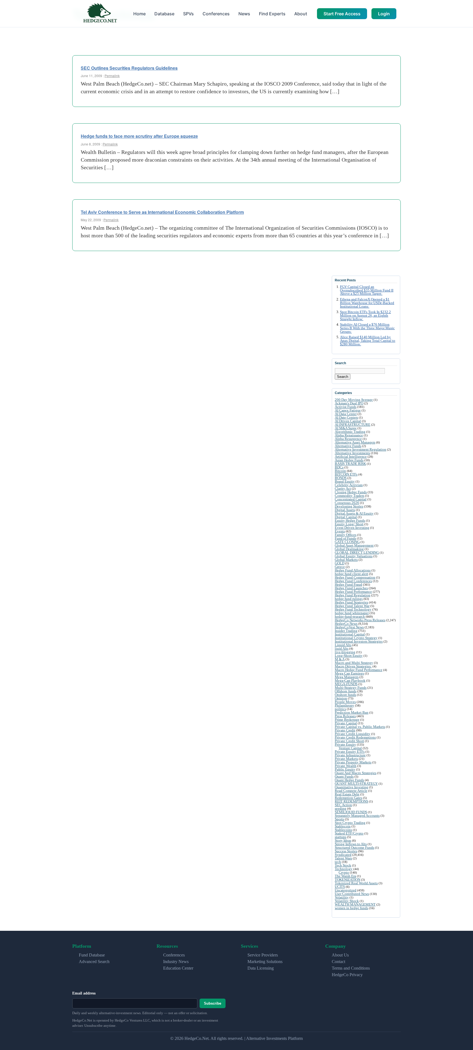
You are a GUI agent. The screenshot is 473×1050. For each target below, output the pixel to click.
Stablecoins (343, 830)
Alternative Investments (352, 453)
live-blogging (345, 652)
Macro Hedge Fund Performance (358, 670)
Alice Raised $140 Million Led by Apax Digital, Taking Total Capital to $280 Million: (367, 340)
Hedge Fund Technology (353, 609)
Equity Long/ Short (349, 524)
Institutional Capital (350, 634)
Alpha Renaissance (349, 435)
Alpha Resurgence (348, 439)
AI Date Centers (346, 417)
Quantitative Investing (351, 787)
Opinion (341, 698)
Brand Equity (345, 481)
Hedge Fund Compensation (355, 577)
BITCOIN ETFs (346, 474)
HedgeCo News (346, 624)
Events (340, 531)
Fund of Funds (345, 538)
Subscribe (212, 1003)
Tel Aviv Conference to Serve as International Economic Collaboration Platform (162, 212)
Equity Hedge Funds (350, 520)
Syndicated (343, 855)
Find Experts (272, 13)
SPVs (188, 13)
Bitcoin (340, 471)
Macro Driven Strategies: (353, 666)
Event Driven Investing (352, 528)
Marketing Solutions (264, 961)
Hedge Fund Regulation (352, 595)
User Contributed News (352, 894)
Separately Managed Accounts (357, 815)
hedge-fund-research (350, 616)
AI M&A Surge (346, 428)
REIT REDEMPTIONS (351, 801)
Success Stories (346, 851)
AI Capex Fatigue (348, 410)
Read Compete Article (351, 791)
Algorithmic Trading (350, 432)
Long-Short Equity (349, 656)
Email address (84, 993)
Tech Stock (343, 865)
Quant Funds (344, 776)
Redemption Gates (348, 798)
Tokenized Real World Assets (356, 883)
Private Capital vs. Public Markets (360, 727)
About (300, 13)
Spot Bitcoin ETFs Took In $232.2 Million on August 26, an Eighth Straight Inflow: (365, 315)
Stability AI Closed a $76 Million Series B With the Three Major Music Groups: (367, 328)
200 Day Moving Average (354, 400)
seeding (340, 808)
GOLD (339, 563)
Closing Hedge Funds (351, 492)
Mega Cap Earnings (349, 673)
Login (384, 13)
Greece (340, 567)
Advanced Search (94, 961)
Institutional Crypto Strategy (356, 638)
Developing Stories (349, 506)
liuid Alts (341, 648)
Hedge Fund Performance (353, 592)
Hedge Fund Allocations (353, 570)
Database (164, 13)
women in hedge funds (351, 908)
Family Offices (345, 535)
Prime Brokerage (347, 720)
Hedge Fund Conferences (353, 581)
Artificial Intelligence (351, 456)
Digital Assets (345, 510)
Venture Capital (350, 748)
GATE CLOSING (347, 542)
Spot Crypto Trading (350, 823)
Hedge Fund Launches (351, 588)
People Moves (345, 702)
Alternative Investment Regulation (360, 449)
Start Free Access (342, 13)
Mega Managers (347, 677)
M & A (340, 659)
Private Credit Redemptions (355, 737)
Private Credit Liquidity (352, 734)
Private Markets (346, 759)
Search (342, 377)
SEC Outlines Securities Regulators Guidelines (129, 68)
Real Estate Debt (347, 794)
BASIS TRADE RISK (350, 464)
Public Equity (345, 769)
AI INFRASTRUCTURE (352, 424)
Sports (339, 819)
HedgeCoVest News (349, 627)
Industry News (176, 961)
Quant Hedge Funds (349, 780)
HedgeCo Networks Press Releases (360, 620)
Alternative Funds (348, 446)
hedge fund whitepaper (352, 613)
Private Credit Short (349, 741)
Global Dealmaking (349, 549)
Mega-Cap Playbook (350, 680)
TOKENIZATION (347, 879)
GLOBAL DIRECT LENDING (357, 552)
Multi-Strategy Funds (351, 688)
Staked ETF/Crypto (349, 833)
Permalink (112, 75)
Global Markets (346, 560)
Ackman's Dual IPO (349, 403)
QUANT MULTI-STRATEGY (356, 783)
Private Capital (346, 723)
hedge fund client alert (351, 574)
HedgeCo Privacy (347, 974)
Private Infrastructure (350, 755)
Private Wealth (345, 766)
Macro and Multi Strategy (354, 663)
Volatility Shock (347, 901)
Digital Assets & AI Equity (354, 513)
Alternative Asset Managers (355, 442)
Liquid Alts (343, 645)
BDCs (339, 467)
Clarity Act (343, 488)
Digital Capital (346, 517)
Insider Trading (346, 631)
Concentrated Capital (351, 499)
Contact (338, 961)
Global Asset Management (354, 545)
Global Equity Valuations (354, 556)
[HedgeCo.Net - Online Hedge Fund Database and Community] (100, 13)
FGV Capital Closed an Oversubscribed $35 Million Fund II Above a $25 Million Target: (366, 290)
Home (139, 13)
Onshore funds (345, 695)
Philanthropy (344, 705)
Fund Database (92, 955)
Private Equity (345, 744)
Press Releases (345, 716)
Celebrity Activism (349, 485)
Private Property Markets (353, 762)
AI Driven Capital (348, 421)
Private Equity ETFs (350, 751)
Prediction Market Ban (351, 712)
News (244, 13)
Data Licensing (260, 968)
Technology (344, 869)
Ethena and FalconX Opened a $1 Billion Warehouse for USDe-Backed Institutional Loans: (367, 303)
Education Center (178, 968)
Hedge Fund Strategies (351, 602)
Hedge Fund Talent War (352, 606)
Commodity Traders (349, 496)
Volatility (342, 897)
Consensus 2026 (347, 503)
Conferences (216, 13)
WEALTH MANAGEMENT (355, 904)
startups (340, 837)
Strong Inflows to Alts (351, 844)
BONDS (341, 478)
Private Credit (345, 730)
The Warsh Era (345, 876)
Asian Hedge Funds (349, 460)
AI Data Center (346, 414)
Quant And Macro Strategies (355, 773)
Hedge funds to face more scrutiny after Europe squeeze (139, 136)
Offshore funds (345, 691)
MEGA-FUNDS (346, 684)
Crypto (344, 872)
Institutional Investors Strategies (359, 641)
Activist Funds (345, 407)
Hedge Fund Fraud (348, 584)
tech (338, 862)
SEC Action (343, 805)
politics (340, 709)
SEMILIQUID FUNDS (351, 812)
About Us (340, 955)
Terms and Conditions (351, 968)
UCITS (340, 887)
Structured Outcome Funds (354, 847)
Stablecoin (343, 826)
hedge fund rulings (349, 599)
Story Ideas (343, 840)
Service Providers (262, 955)
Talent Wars (343, 858)
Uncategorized (345, 890)
